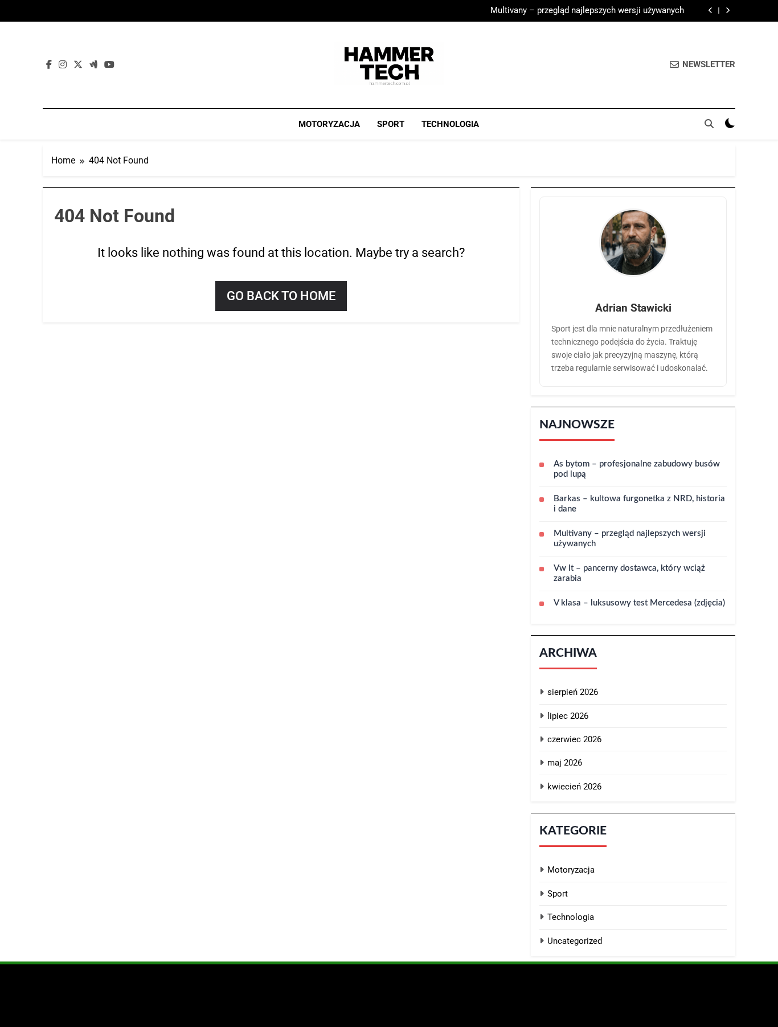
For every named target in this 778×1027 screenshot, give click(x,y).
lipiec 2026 (567, 716)
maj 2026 (564, 763)
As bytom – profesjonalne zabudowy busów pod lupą (637, 469)
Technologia (450, 124)
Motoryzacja (329, 124)
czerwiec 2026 (574, 739)
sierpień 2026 (572, 692)
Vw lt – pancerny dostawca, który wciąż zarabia (629, 573)
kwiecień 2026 (574, 786)
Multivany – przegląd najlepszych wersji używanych (587, 10)
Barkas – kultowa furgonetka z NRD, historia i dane (639, 503)
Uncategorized (574, 941)
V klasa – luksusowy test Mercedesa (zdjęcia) (639, 603)
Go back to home (281, 296)
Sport (390, 124)
